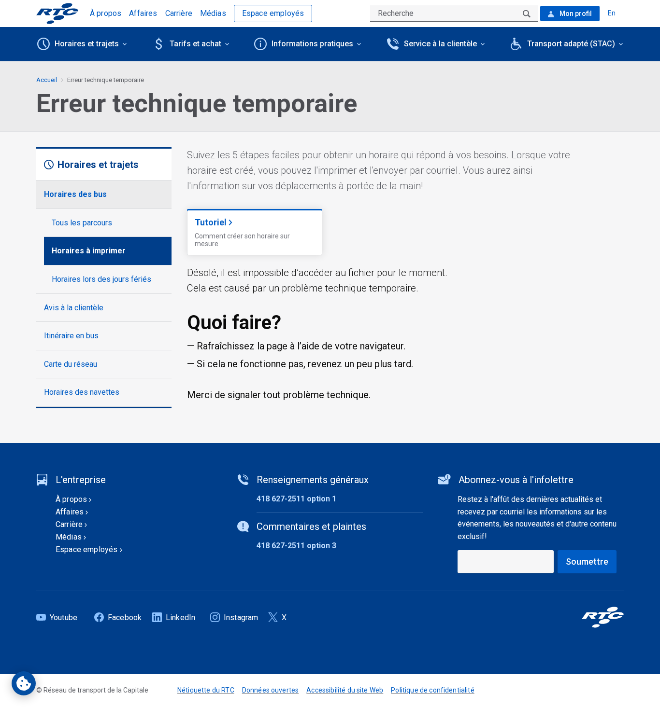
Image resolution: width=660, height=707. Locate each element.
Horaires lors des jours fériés (101, 279)
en (612, 13)
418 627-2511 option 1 (296, 498)
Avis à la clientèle (73, 307)
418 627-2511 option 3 (296, 545)
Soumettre (587, 561)
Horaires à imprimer (89, 250)
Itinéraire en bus (71, 335)
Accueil (46, 79)
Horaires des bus (75, 194)
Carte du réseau (70, 364)
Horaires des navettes (81, 392)
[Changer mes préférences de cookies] (24, 683)
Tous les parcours (82, 222)
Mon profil (575, 13)
